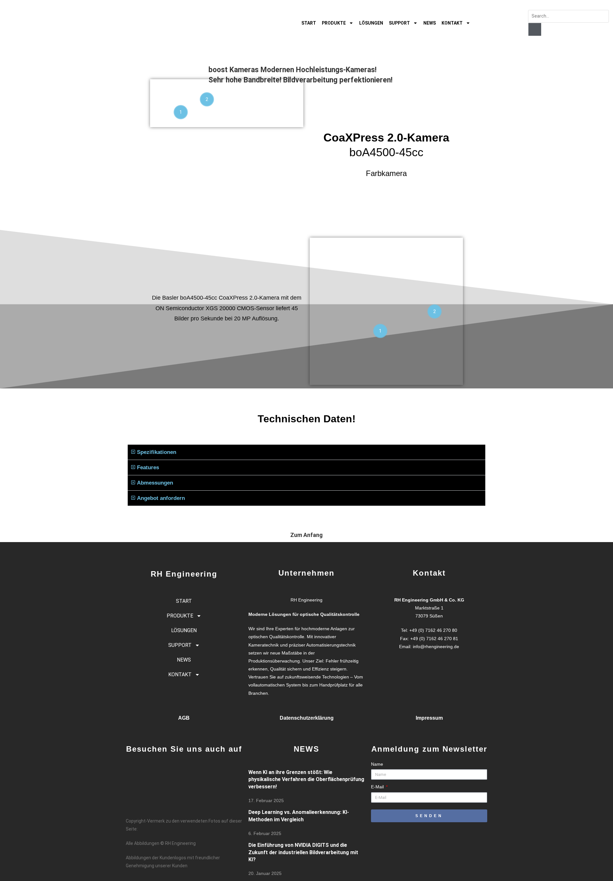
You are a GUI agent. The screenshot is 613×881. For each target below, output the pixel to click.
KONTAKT (452, 23)
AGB (184, 718)
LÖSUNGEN (371, 23)
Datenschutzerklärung (307, 718)
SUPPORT (399, 23)
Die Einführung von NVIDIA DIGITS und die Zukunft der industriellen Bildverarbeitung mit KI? (303, 852)
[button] (306, 452)
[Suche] (534, 29)
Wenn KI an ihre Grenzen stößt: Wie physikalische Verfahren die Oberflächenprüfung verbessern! (306, 779)
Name (377, 764)
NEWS (429, 23)
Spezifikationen (156, 452)
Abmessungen (155, 483)
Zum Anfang (306, 535)
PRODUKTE (334, 23)
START (308, 23)
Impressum (429, 718)
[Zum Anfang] (306, 520)
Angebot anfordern (161, 498)
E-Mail (378, 786)
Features (148, 467)
